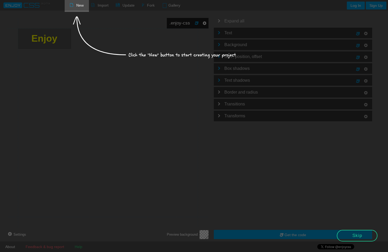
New (80, 5)
